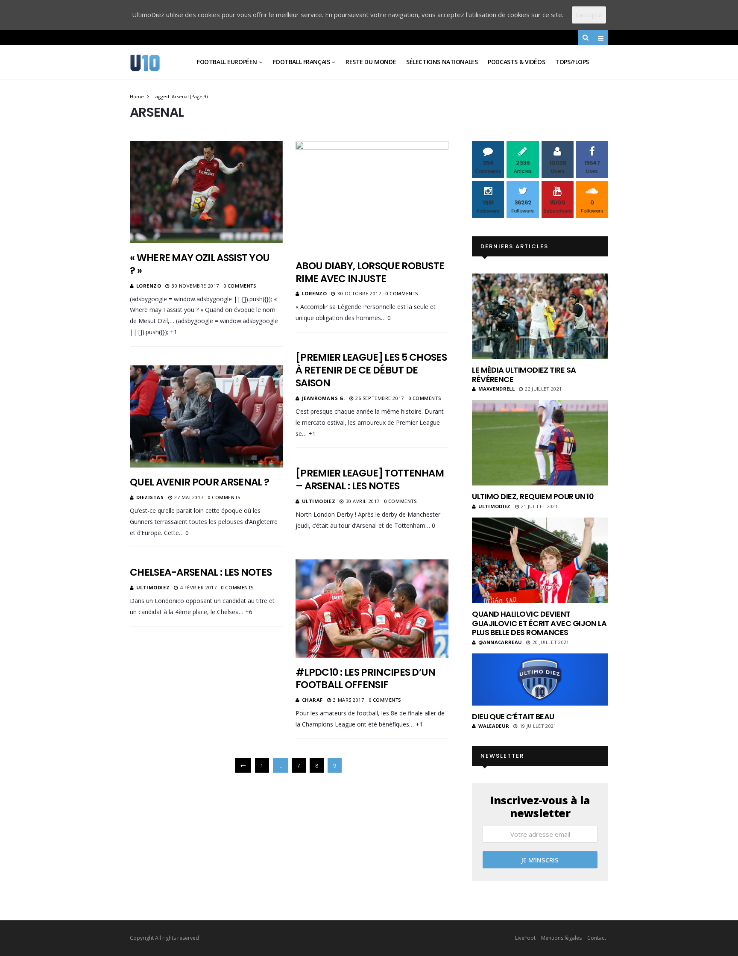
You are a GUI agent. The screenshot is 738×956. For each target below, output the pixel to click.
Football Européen (227, 62)
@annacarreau (500, 642)
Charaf (312, 700)
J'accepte (589, 14)
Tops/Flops (572, 62)
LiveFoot (525, 937)
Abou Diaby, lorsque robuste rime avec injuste (370, 272)
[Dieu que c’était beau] (540, 679)
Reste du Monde (371, 62)
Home (137, 96)
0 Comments (239, 285)
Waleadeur (493, 726)
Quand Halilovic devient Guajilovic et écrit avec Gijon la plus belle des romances (539, 623)
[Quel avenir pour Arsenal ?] (206, 416)
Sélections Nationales (441, 62)
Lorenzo (148, 285)
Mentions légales (561, 937)
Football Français (301, 62)
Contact (596, 937)
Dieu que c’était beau (513, 716)
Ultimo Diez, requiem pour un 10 (533, 496)
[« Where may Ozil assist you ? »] (206, 192)
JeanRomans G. (323, 398)
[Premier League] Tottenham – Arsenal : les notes (370, 479)
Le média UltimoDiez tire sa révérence (524, 375)
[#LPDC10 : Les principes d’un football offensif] (372, 608)
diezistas (150, 497)
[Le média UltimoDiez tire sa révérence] (540, 316)
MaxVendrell (496, 388)
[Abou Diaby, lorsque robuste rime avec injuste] (372, 196)
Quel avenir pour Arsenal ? (199, 482)
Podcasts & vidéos (516, 62)
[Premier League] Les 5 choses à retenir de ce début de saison (371, 370)
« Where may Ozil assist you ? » (199, 264)
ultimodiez (319, 501)
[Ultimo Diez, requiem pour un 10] (540, 442)
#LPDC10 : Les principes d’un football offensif (366, 678)
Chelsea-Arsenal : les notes (201, 572)
